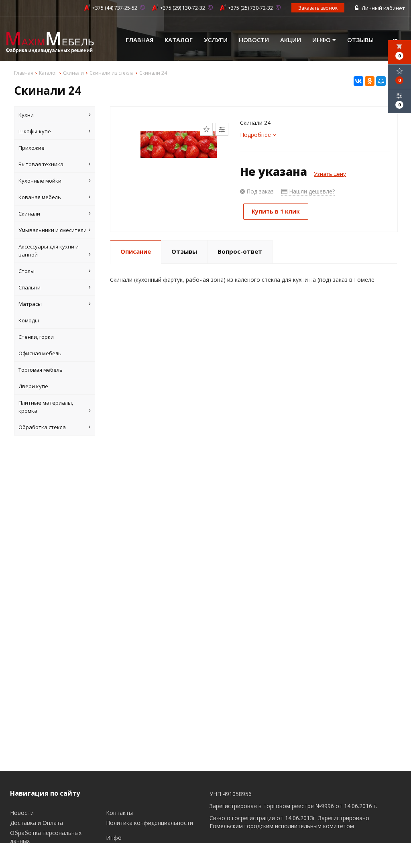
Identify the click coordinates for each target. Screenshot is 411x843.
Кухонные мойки (39, 180)
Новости (254, 40)
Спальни (29, 287)
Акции (290, 40)
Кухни (26, 114)
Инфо (322, 40)
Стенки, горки (36, 336)
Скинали (29, 213)
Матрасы (30, 303)
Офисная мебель (39, 353)
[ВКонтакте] (358, 81)
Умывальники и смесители (52, 230)
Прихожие (31, 147)
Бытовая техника (40, 164)
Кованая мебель (39, 197)
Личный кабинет (382, 8)
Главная (139, 40)
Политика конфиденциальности (149, 823)
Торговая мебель (40, 369)
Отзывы (360, 40)
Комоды (28, 320)
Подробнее (256, 134)
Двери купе (33, 386)
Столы (26, 271)
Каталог (179, 40)
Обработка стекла (42, 427)
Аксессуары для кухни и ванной (48, 250)
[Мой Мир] (381, 81)
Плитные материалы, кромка (45, 406)
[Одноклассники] (369, 81)
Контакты (119, 813)
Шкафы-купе (34, 131)
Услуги (216, 40)
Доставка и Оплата (36, 823)
